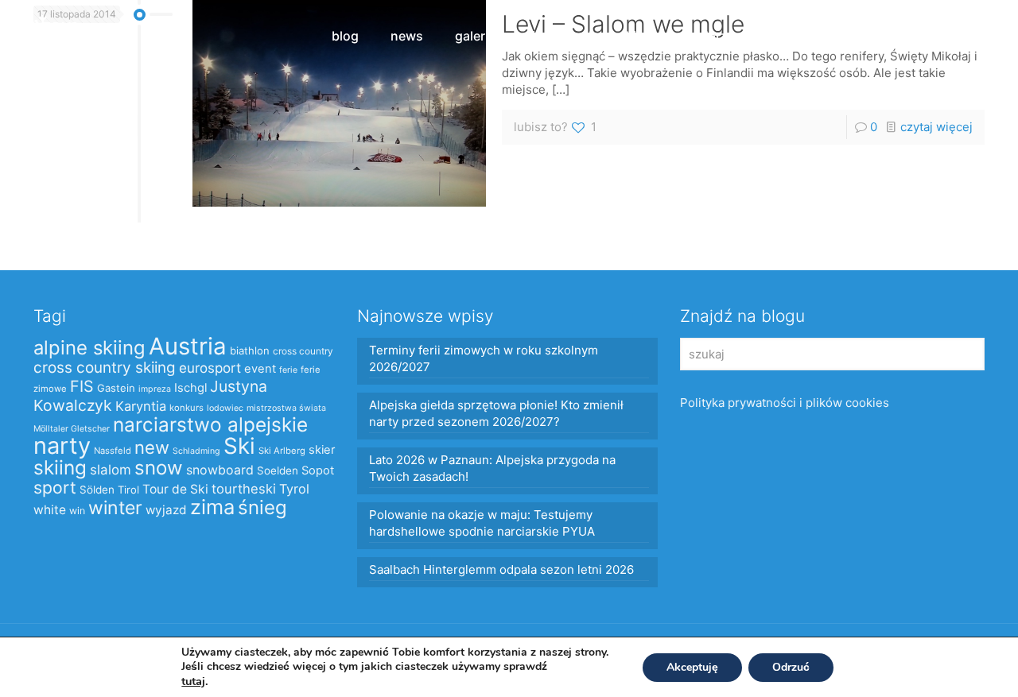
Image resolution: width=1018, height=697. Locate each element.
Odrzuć (791, 667)
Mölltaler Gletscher (71, 429)
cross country (303, 351)
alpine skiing (89, 347)
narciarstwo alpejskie (210, 424)
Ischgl (190, 388)
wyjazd (166, 509)
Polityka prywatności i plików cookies (784, 402)
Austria (188, 346)
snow (158, 467)
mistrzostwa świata (286, 408)
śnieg (262, 507)
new (151, 447)
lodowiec (225, 408)
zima (212, 506)
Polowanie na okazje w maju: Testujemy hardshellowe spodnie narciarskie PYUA (482, 523)
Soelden (277, 470)
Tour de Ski (175, 489)
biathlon (250, 350)
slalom (110, 470)
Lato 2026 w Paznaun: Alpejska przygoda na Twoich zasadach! (492, 468)
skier (322, 450)
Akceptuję (692, 667)
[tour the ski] (49, 36)
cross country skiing (104, 367)
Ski (239, 445)
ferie (288, 370)
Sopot (317, 470)
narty (62, 445)
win (77, 511)
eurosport (210, 367)
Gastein (116, 387)
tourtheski (244, 489)
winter (115, 508)
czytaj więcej (936, 126)
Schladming (196, 451)
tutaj (193, 681)
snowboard (220, 470)
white (49, 509)
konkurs (186, 407)
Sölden (97, 489)
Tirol (128, 489)
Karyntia (140, 406)
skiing (60, 467)
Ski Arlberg (281, 450)
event (260, 369)
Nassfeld (112, 450)
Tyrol (294, 489)
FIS (82, 386)
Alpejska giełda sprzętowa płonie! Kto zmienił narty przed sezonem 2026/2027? (496, 413)
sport (54, 487)
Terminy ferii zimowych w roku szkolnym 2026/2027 (483, 358)
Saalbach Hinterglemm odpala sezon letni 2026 (501, 569)
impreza (154, 389)
